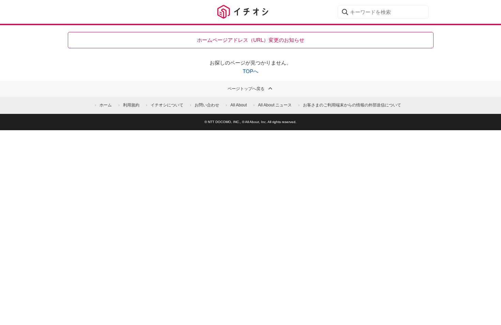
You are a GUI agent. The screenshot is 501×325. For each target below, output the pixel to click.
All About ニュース (275, 105)
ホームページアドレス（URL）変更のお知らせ (250, 40)
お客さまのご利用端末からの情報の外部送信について (352, 105)
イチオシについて (167, 105)
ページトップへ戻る (246, 88)
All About (238, 105)
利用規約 (131, 105)
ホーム (106, 105)
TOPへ (250, 71)
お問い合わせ (207, 105)
